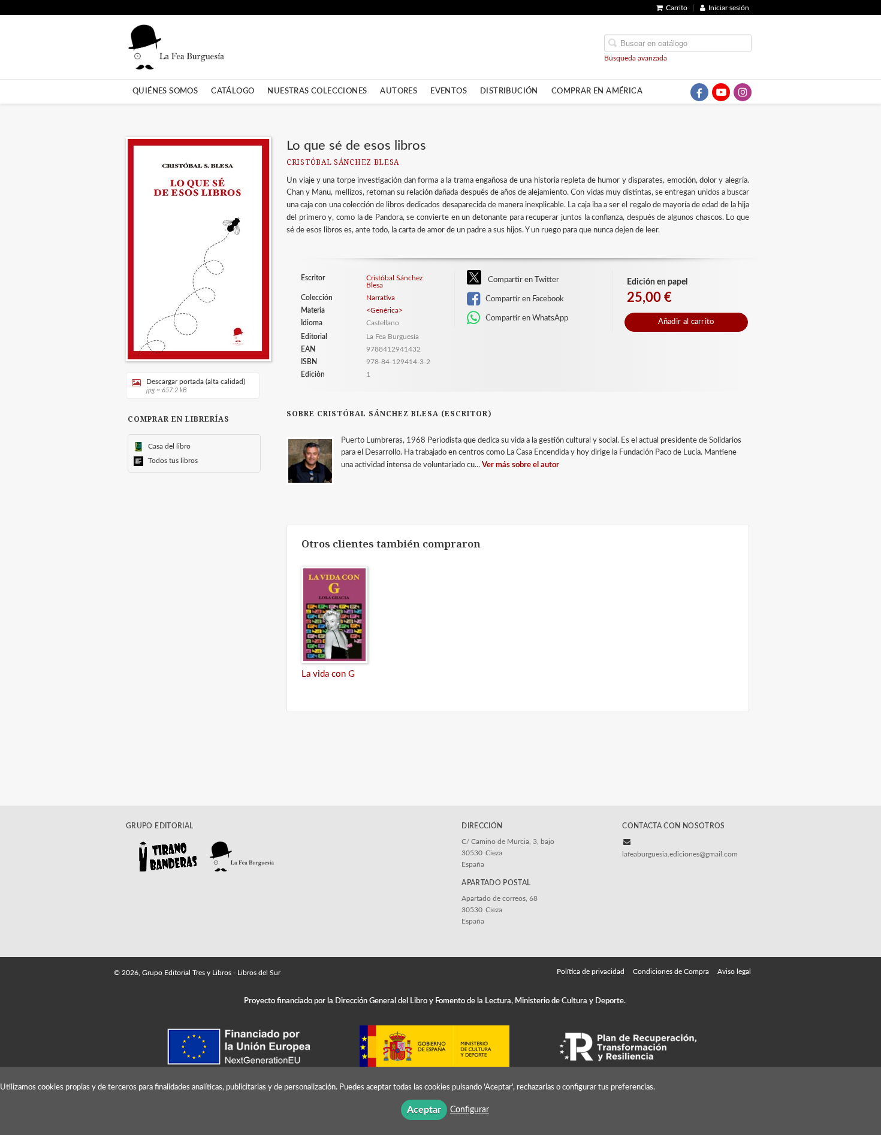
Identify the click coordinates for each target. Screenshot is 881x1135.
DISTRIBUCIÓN (509, 91)
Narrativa (380, 297)
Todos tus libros (172, 460)
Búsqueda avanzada (635, 57)
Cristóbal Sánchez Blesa (342, 162)
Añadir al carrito (686, 322)
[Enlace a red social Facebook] (699, 92)
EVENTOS (448, 91)
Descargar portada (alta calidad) (195, 386)
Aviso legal (734, 971)
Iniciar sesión (728, 7)
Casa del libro (168, 446)
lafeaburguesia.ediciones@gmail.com (680, 854)
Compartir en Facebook (524, 298)
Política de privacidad (590, 971)
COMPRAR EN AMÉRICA (596, 91)
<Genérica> (384, 310)
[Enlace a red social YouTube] (721, 92)
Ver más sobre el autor (520, 465)
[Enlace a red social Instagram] (743, 92)
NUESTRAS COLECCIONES (317, 91)
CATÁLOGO (232, 91)
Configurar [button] (469, 1110)
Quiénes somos (165, 91)
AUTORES (398, 91)
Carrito (676, 7)
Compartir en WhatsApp (526, 318)
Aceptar (424, 1110)
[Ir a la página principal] (176, 46)
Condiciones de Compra (671, 971)
